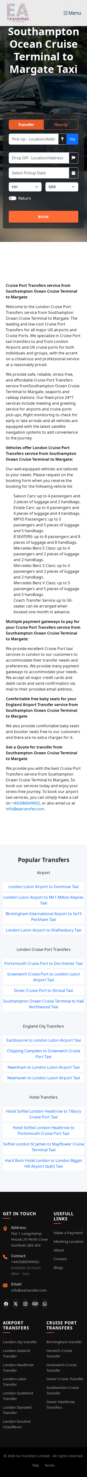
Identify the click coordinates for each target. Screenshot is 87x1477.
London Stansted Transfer (17, 1410)
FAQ (35, 1465)
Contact (60, 1258)
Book (43, 216)
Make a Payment (68, 1232)
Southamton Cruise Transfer (62, 1390)
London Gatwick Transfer (16, 1353)
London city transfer (20, 1341)
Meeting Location (68, 1241)
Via (72, 139)
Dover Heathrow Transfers (60, 1404)
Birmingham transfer (64, 1341)
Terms (50, 1465)
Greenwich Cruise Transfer (61, 1367)
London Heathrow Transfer (18, 1367)
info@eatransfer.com (25, 809)
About (59, 1250)
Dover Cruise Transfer (65, 1378)
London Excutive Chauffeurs (17, 1424)
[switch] (12, 198)
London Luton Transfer (14, 1381)
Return (24, 198)
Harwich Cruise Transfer (59, 1353)
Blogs (58, 1267)
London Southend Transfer (18, 1396)
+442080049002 (26, 803)
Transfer (26, 124)
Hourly (60, 124)
